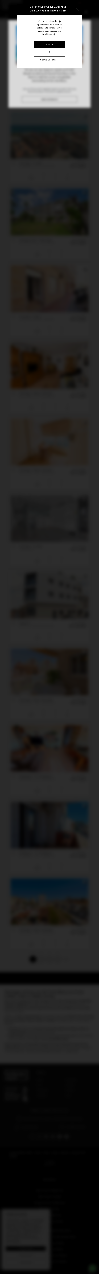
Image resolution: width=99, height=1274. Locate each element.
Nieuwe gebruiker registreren (52, 60)
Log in (49, 44)
